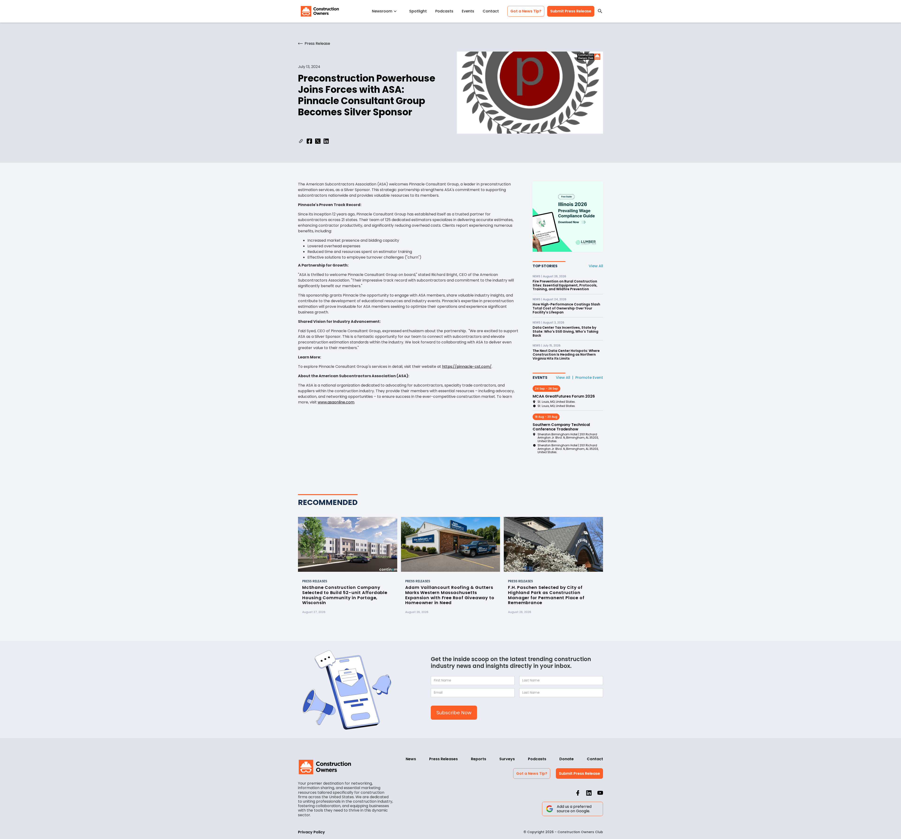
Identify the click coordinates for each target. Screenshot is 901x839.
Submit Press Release (570, 11)
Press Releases (443, 759)
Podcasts (444, 11)
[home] (320, 11)
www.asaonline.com (336, 402)
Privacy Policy (311, 832)
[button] (386, 11)
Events (468, 11)
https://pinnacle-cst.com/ (467, 366)
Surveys (507, 759)
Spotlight (418, 11)
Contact (491, 11)
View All (596, 266)
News (411, 759)
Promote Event (589, 377)
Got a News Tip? (525, 11)
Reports (478, 759)
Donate (566, 759)
